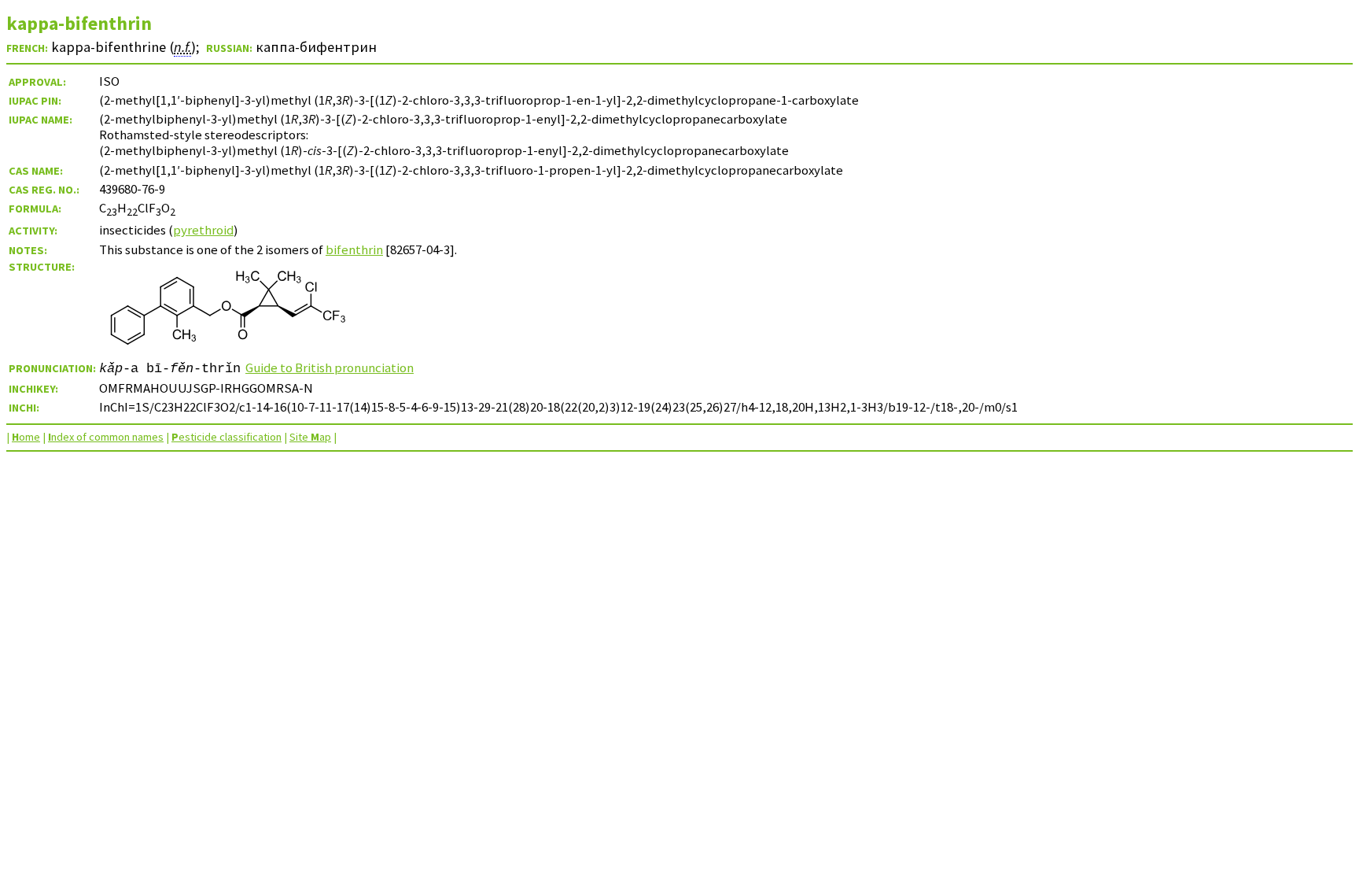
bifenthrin (354, 249)
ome (26, 437)
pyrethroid (203, 229)
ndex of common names (106, 437)
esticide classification (226, 437)
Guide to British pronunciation (329, 367)
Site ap (310, 437)
